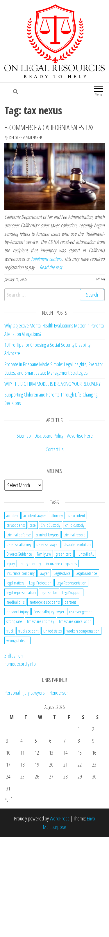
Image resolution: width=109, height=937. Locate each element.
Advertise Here (80, 435)
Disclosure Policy (49, 435)
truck (9, 631)
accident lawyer (35, 515)
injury (10, 563)
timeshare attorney (40, 621)
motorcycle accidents (44, 602)
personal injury (17, 611)
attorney (57, 515)
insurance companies (61, 563)
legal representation (21, 592)
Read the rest (51, 267)
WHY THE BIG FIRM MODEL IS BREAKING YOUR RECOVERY (52, 383)
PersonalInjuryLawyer (48, 611)
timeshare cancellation (75, 621)
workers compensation (83, 631)
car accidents (15, 525)
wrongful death (17, 640)
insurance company (20, 573)
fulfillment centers (46, 258)
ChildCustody (50, 525)
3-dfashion (13, 655)
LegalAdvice (62, 573)
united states (52, 631)
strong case (14, 621)
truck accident (28, 631)
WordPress (59, 818)
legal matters (15, 583)
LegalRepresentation (71, 583)
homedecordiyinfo (20, 663)
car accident (76, 515)
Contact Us (55, 449)
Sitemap (24, 435)
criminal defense (18, 535)
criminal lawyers (47, 535)
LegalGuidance (86, 573)
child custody (74, 525)
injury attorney (30, 563)
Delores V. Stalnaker (25, 137)
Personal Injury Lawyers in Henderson (36, 692)
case (33, 525)
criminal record (74, 535)
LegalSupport (71, 592)
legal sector (49, 592)
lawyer (44, 573)
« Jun (8, 798)
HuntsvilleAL (85, 554)
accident (12, 515)
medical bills (15, 602)
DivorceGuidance (19, 554)
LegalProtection (40, 583)
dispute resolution (77, 544)
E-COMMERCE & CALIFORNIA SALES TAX (49, 127)
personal (71, 602)
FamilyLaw (44, 554)
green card (64, 554)
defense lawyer (47, 544)
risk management (81, 611)
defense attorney (18, 544)
